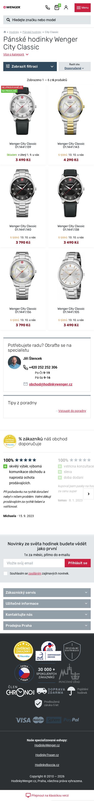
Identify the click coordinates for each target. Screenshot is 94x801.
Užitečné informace (22, 603)
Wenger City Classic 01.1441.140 (23, 227)
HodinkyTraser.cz (47, 755)
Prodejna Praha (19, 625)
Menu (85, 7)
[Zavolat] (47, 8)
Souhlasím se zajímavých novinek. (39, 573)
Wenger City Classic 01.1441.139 (23, 145)
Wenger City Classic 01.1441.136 (23, 310)
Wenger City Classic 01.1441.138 (71, 227)
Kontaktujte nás (19, 614)
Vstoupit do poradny (71, 411)
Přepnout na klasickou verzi (50, 795)
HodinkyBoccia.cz (47, 765)
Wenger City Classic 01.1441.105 (71, 310)
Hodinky (14, 32)
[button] (30, 66)
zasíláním (34, 573)
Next (88, 493)
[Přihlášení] (66, 8)
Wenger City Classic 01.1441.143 (71, 145)
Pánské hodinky (32, 32)
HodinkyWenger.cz (47, 745)
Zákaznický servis (21, 592)
